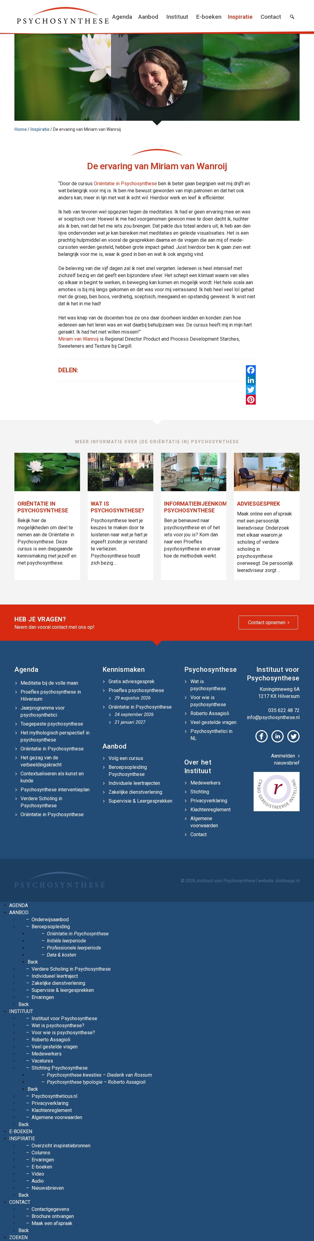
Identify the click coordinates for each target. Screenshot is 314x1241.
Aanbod (148, 16)
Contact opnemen (266, 622)
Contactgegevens (50, 1209)
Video (38, 1174)
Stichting (199, 792)
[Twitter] (251, 390)
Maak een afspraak (52, 1223)
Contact (271, 16)
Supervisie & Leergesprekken (140, 801)
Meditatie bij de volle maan (49, 683)
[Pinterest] (251, 400)
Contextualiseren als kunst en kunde (52, 777)
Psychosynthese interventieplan (55, 790)
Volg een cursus (126, 758)
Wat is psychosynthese (208, 685)
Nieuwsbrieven (48, 1188)
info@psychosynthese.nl (273, 717)
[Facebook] (251, 370)
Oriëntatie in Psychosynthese (125, 183)
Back (33, 962)
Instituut (177, 16)
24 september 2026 (134, 714)
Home (20, 129)
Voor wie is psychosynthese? (63, 1032)
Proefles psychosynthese (136, 690)
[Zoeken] (292, 17)
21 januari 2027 (130, 722)
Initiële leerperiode (66, 941)
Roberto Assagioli (209, 713)
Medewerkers (205, 783)
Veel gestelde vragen (213, 722)
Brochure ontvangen (53, 1216)
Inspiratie (240, 16)
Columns (41, 1153)
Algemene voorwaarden (204, 822)
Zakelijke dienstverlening (135, 792)
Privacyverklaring (208, 801)
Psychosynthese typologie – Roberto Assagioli (96, 1082)
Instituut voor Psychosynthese (64, 1018)
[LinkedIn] (251, 380)
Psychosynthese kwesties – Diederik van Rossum (99, 1075)
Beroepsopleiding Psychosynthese (128, 770)
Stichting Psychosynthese (60, 1068)
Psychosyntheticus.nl (54, 1096)
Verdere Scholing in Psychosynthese (41, 802)
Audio (38, 1181)
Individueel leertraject (55, 976)
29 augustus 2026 (133, 698)
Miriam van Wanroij (78, 339)
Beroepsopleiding (51, 927)
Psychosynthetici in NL (211, 734)
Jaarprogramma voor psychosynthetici (43, 711)
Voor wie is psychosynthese (208, 701)
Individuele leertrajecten (134, 783)
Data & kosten (61, 955)
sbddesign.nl (287, 880)
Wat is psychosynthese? (58, 1025)
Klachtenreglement (210, 809)
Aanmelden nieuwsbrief (285, 759)
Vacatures (42, 1061)
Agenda (122, 16)
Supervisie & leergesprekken (63, 990)
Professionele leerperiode (74, 948)
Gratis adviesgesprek (132, 681)
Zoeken (18, 1237)
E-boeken (208, 16)
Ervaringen (43, 997)
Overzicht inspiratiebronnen (61, 1146)
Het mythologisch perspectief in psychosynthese (55, 736)
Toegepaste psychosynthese (52, 724)
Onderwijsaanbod (50, 919)
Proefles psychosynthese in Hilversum (51, 695)
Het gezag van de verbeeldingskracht (41, 761)
